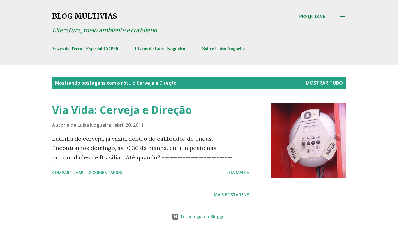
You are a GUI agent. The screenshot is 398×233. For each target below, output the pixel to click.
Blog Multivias (84, 16)
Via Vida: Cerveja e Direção (122, 110)
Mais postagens (231, 194)
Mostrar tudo (324, 83)
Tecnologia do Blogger (202, 216)
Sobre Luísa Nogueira (224, 48)
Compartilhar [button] (68, 172)
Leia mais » (237, 172)
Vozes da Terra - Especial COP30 (85, 48)
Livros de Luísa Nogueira (160, 48)
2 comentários (105, 172)
